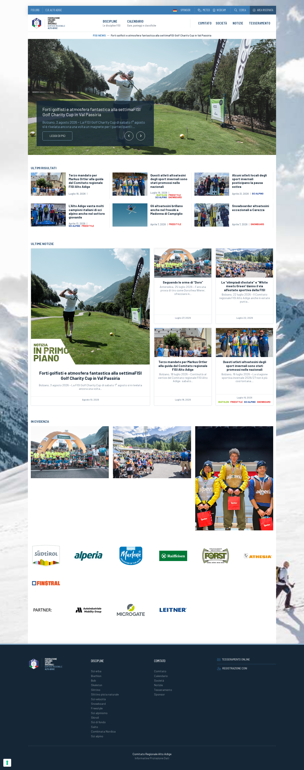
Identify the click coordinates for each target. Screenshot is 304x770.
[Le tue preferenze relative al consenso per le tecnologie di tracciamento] (7, 763)
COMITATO (205, 23)
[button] (240, 10)
